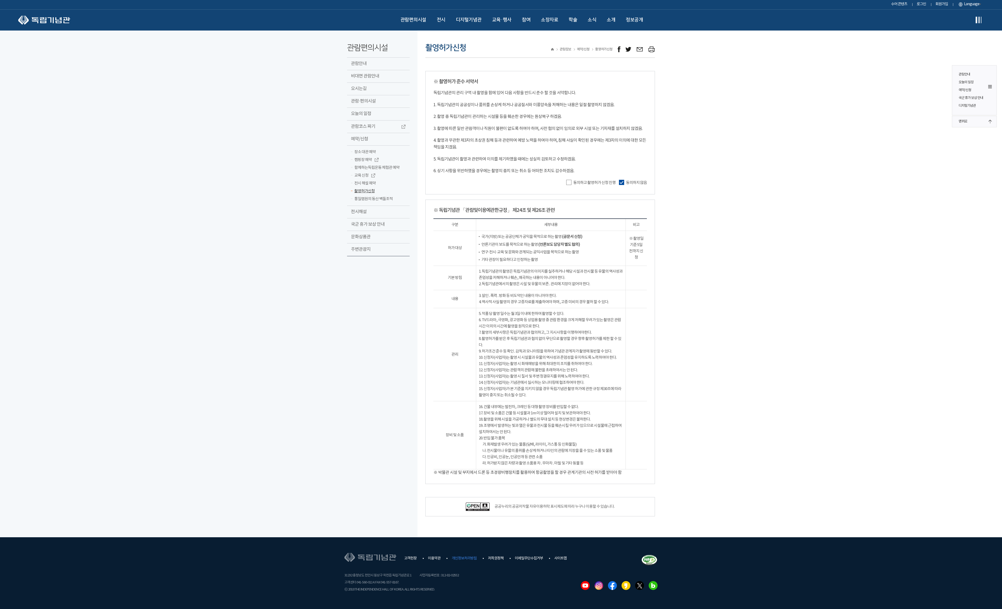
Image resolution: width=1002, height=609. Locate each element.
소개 (611, 19)
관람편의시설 (413, 19)
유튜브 (585, 585)
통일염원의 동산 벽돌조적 (373, 199)
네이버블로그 (653, 585)
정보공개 (634, 19)
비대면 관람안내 (365, 76)
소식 (592, 19)
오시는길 (359, 88)
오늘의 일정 (966, 82)
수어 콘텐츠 (899, 4)
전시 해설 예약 (365, 183)
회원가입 (941, 4)
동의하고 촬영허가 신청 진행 (594, 183)
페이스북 (612, 585)
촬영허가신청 (364, 191)
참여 (526, 19)
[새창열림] (619, 49)
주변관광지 (361, 249)
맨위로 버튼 (990, 121)
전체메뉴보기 (978, 20)
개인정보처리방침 (464, 558)
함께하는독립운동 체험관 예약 (376, 167)
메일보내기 (640, 49)
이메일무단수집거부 (529, 558)
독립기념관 (44, 20)
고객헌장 (410, 558)
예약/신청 (965, 90)
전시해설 (359, 211)
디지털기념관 (469, 19)
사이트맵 (560, 558)
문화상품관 (361, 237)
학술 (573, 19)
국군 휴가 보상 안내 (971, 98)
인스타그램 (598, 585)
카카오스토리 (626, 585)
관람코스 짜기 (363, 126)
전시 (441, 19)
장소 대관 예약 (365, 152)
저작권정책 (496, 558)
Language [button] (971, 4)
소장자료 (549, 19)
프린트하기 (651, 49)
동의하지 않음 (636, 183)
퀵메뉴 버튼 (990, 86)
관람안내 (964, 74)
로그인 (921, 4)
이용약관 (434, 558)
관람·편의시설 (363, 101)
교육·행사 (502, 19)
